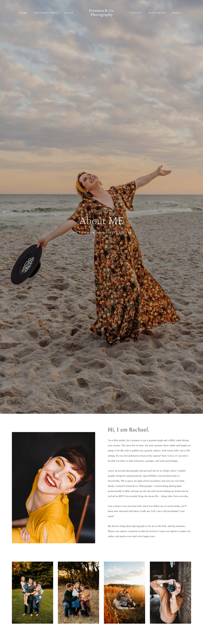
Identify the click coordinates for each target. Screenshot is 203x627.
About (69, 13)
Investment (157, 13)
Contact (136, 13)
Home (23, 13)
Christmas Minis (46, 13)
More (176, 13)
